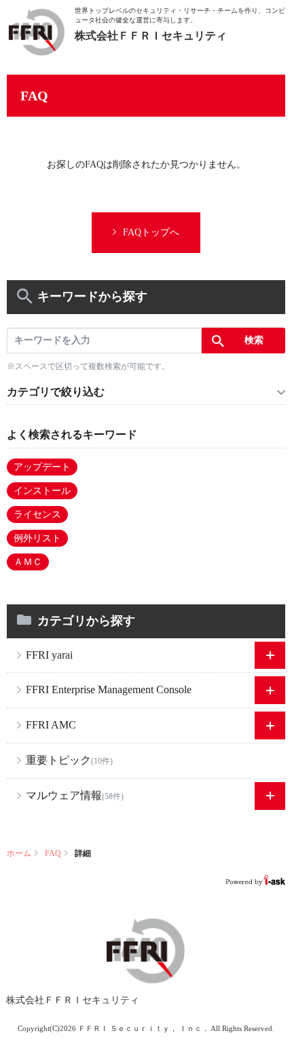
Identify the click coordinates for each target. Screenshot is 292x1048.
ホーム (19, 853)
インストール (42, 491)
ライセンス (37, 514)
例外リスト (37, 538)
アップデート (42, 467)
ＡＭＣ (28, 562)
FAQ (53, 853)
